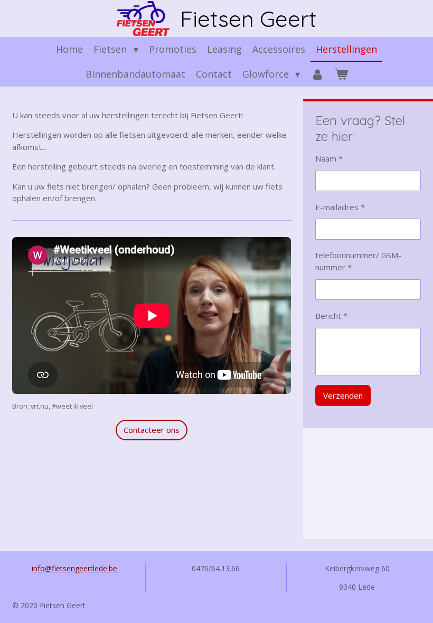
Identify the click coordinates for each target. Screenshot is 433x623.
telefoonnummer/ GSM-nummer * (358, 261)
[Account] (317, 74)
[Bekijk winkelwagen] (341, 74)
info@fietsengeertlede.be (75, 568)
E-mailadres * (340, 207)
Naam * (329, 158)
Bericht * (331, 315)
